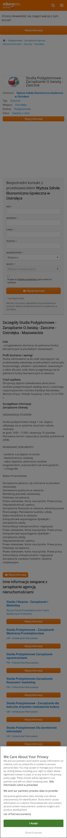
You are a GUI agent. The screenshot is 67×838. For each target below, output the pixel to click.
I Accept (33, 823)
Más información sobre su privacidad (29, 783)
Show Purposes (33, 832)
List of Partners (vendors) (17, 814)
